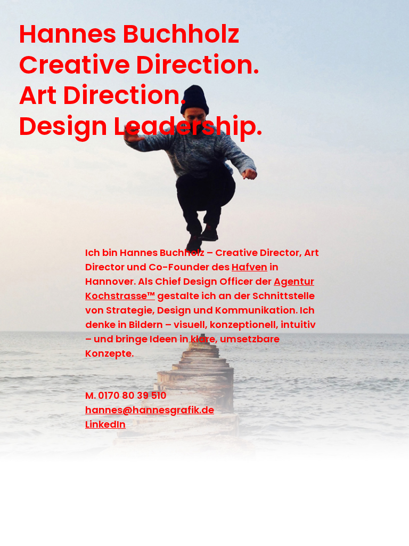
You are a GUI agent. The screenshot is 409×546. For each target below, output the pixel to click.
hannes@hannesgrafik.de (149, 409)
